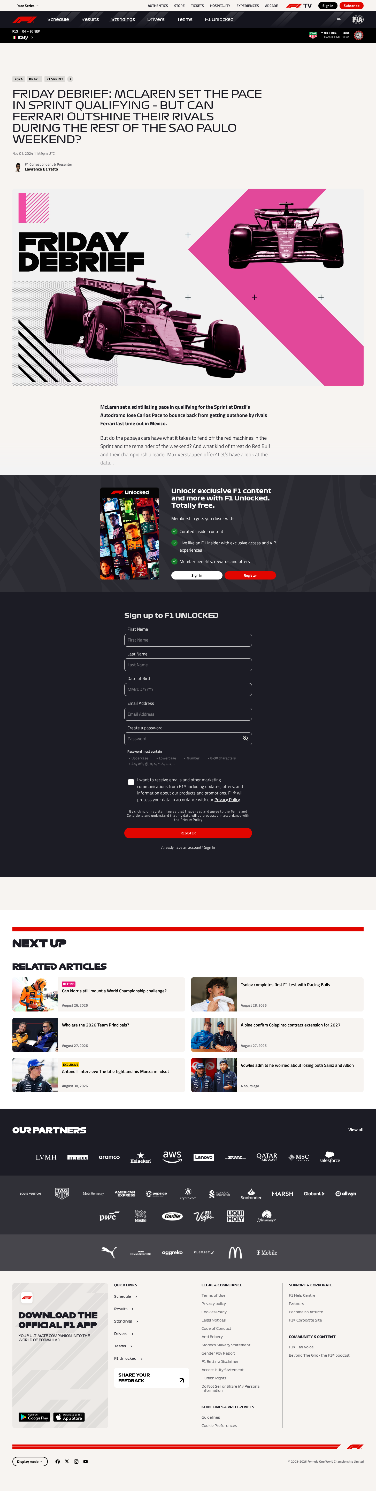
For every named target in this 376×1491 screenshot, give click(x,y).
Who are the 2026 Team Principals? (95, 1025)
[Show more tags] (70, 79)
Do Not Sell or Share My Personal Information (231, 1388)
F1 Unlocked (219, 19)
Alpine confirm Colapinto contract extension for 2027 (291, 1025)
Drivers (156, 19)
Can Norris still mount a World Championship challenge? (114, 991)
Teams (185, 19)
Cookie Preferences (219, 1425)
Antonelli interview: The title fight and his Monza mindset (115, 1071)
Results (90, 19)
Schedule (58, 19)
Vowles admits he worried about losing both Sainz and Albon (297, 1065)
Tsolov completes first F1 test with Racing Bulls (285, 985)
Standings (123, 19)
